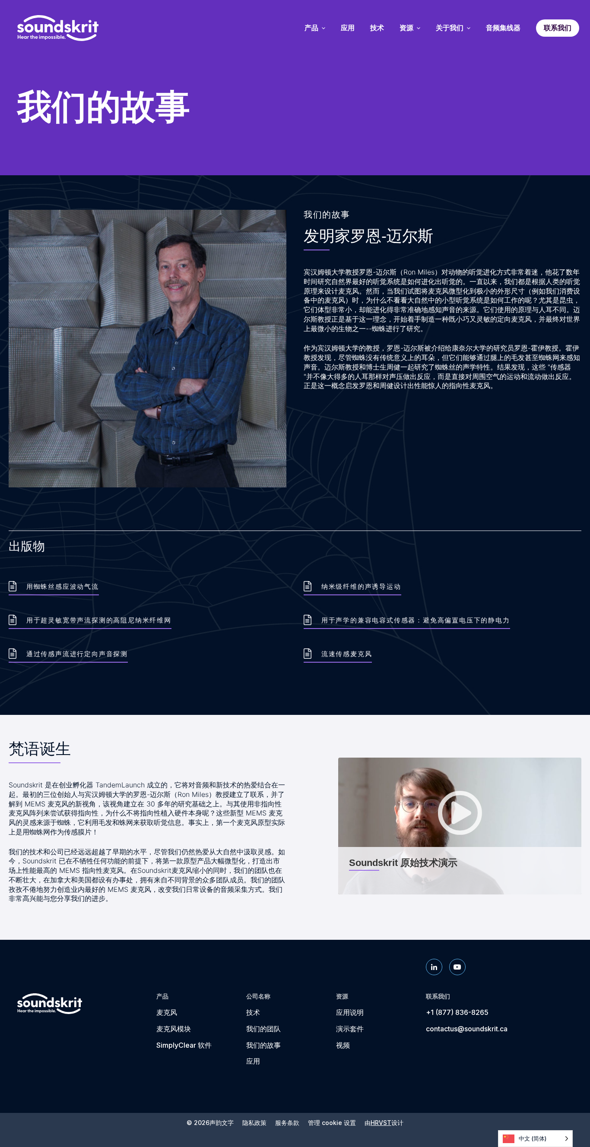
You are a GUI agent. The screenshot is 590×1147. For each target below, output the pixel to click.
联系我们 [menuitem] (557, 28)
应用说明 (350, 1012)
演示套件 (350, 1028)
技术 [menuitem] (377, 28)
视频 (343, 1045)
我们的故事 (263, 1045)
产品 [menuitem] (311, 28)
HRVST (381, 1122)
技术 (253, 1012)
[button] (459, 826)
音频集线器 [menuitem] (503, 28)
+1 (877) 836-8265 (457, 1012)
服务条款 (287, 1123)
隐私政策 (254, 1123)
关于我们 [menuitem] (449, 28)
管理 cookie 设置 (332, 1123)
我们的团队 (263, 1028)
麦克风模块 (173, 1028)
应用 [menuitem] (348, 28)
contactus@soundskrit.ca (467, 1028)
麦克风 (166, 1012)
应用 (253, 1061)
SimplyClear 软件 (184, 1045)
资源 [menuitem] (406, 28)
